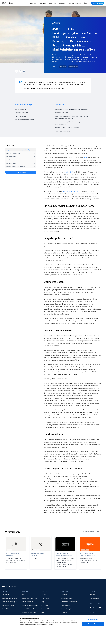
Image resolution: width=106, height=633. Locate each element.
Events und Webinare (75, 3)
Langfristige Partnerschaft (13, 153)
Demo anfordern (98, 3)
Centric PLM (5, 594)
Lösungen (33, 3)
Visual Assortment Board (13, 160)
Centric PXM (5, 609)
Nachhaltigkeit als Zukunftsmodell (16, 166)
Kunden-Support (95, 598)
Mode (23, 594)
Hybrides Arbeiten (11, 163)
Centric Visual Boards (8, 605)
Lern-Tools (44, 605)
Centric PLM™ (68, 172)
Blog (42, 602)
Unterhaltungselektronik (28, 612)
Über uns (44, 594)
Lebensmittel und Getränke (29, 598)
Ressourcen (62, 3)
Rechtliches (64, 594)
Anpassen (92, 628)
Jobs (42, 612)
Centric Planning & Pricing (9, 598)
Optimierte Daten (11, 156)
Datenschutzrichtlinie (67, 598)
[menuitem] (10, 594)
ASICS (85, 158)
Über (85, 3)
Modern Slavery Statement (68, 609)
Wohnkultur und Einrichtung (29, 605)
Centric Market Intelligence (10, 602)
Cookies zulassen (93, 623)
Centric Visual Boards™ (71, 191)
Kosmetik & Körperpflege (28, 609)
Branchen (43, 3)
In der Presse (45, 598)
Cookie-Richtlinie (66, 605)
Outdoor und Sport (27, 602)
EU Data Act (64, 612)
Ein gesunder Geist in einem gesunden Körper (18, 150)
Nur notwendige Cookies (93, 619)
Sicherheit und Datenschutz (69, 602)
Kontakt (92, 594)
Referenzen (52, 3)
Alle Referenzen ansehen (90, 532)
